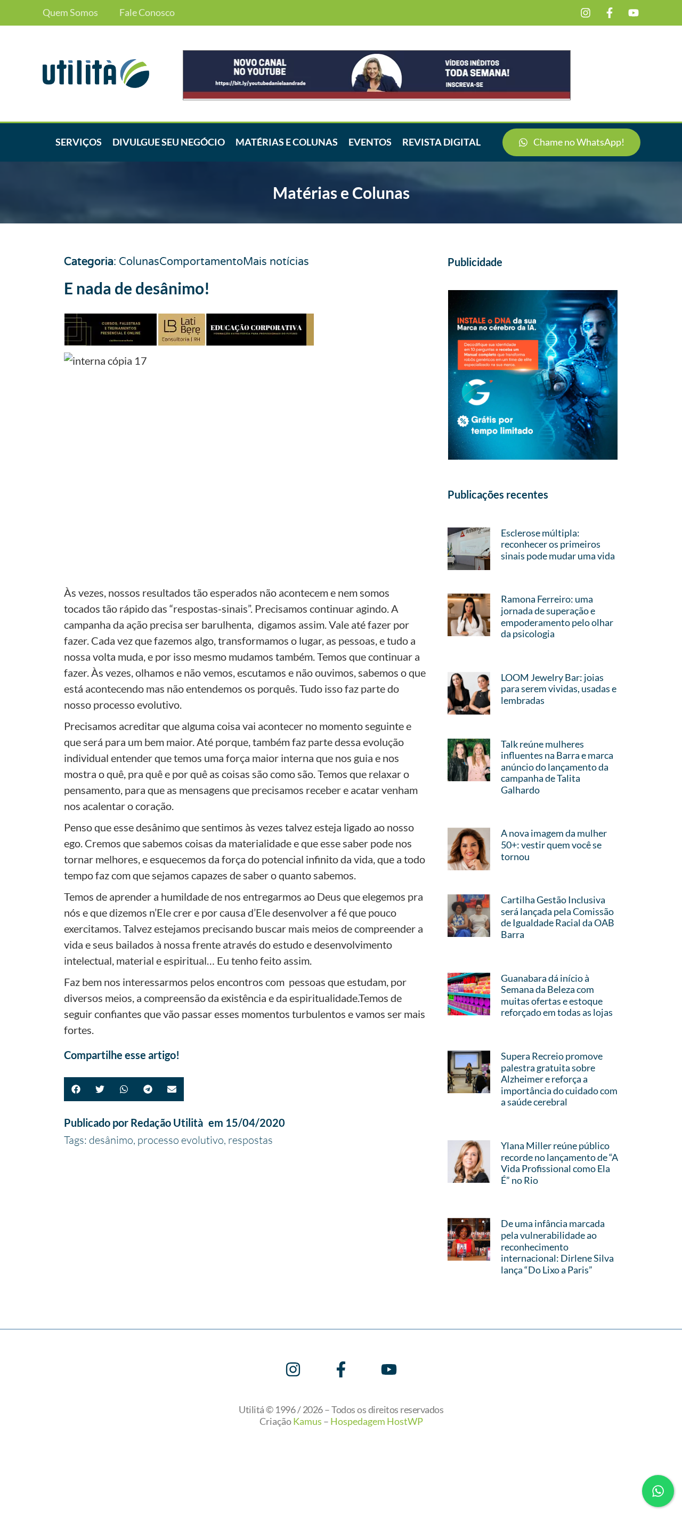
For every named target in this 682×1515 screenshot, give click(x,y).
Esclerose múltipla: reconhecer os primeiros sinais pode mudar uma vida (558, 544)
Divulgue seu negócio (168, 142)
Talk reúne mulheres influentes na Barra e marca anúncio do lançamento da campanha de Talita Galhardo (557, 767)
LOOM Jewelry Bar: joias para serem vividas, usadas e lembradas (558, 688)
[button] (76, 1089)
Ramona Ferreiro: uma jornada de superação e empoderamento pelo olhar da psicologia (557, 616)
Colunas (139, 261)
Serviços (78, 142)
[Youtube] (633, 12)
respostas (250, 1140)
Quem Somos (70, 12)
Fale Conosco (147, 12)
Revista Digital (441, 142)
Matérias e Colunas (287, 142)
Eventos (370, 142)
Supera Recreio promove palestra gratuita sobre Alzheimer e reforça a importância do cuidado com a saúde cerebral (559, 1079)
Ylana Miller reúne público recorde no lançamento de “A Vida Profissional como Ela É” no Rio (559, 1163)
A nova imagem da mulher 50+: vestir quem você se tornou (554, 844)
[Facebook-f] (609, 12)
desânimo (111, 1140)
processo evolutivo (180, 1140)
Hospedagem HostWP (376, 1421)
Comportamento (201, 261)
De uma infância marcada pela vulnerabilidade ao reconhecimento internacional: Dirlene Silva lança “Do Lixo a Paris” (557, 1246)
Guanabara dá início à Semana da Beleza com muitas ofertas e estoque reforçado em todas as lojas (557, 995)
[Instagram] (585, 12)
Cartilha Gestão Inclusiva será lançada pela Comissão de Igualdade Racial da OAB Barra (557, 917)
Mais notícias (276, 261)
